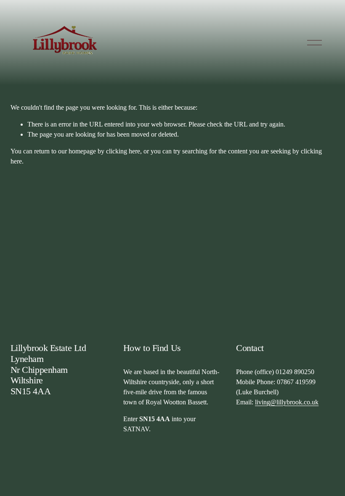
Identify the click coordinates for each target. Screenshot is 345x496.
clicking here (123, 151)
